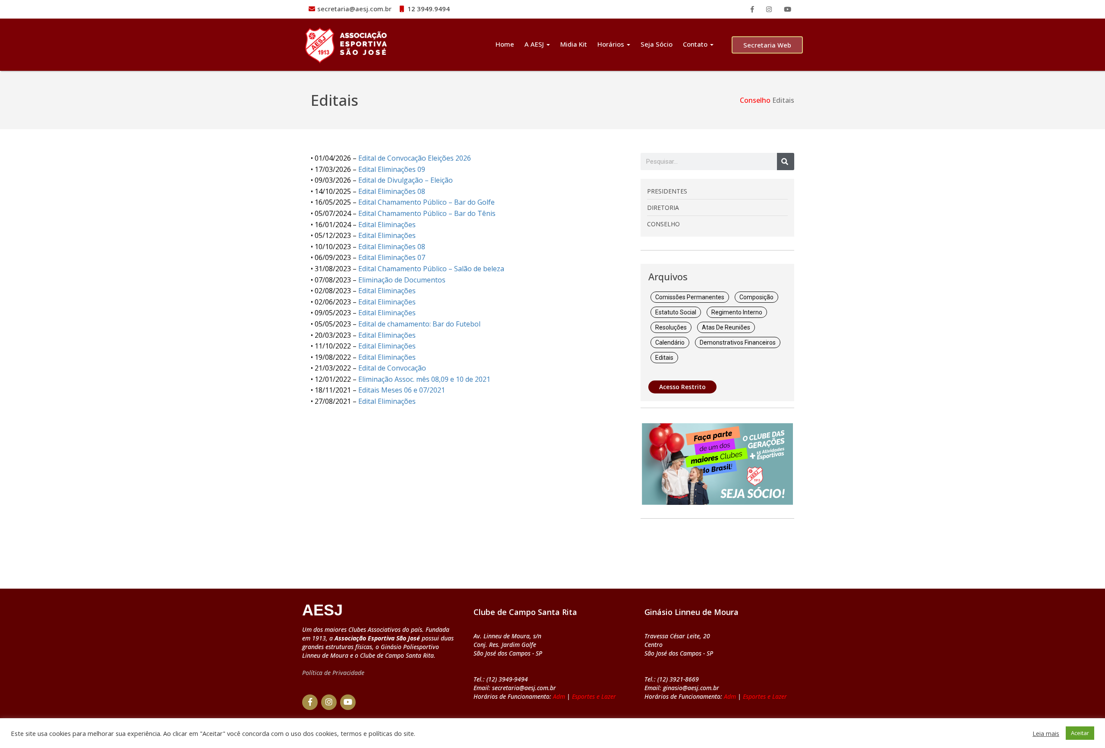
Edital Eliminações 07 (391, 257)
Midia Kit (573, 44)
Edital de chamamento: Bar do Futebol (419, 324)
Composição (756, 297)
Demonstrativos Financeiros (738, 342)
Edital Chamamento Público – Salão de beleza (431, 268)
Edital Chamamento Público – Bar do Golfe (426, 202)
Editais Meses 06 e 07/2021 (401, 390)
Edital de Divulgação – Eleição (405, 180)
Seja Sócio (656, 44)
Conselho (755, 100)
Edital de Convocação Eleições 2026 (414, 158)
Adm (559, 696)
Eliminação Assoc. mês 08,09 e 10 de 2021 (424, 379)
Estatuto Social (675, 312)
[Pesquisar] (785, 161)
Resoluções (671, 327)
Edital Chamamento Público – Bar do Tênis (427, 213)
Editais (664, 357)
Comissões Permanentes (689, 297)
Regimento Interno (736, 312)
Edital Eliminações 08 (391, 191)
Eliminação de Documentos (401, 280)
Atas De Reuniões (726, 327)
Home (505, 44)
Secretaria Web (767, 45)
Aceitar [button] (1080, 733)
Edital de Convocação (392, 368)
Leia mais (1045, 733)
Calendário (670, 342)
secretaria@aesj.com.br (354, 8)
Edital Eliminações (387, 224)
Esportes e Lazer (594, 696)
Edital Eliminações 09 (391, 169)
